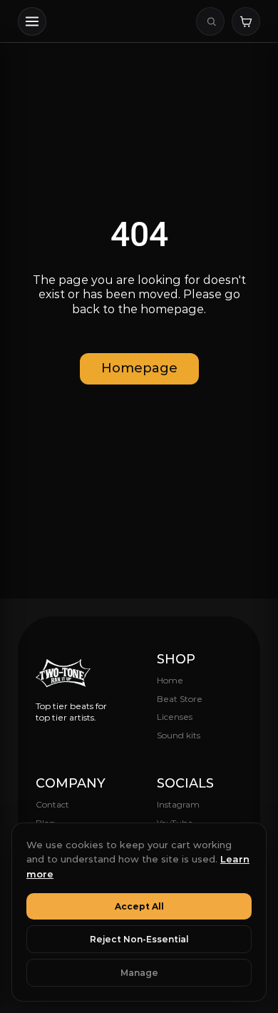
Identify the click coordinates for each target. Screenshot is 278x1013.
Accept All (139, 906)
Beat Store (179, 698)
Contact (52, 804)
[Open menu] (32, 21)
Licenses (174, 716)
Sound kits (178, 735)
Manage (139, 972)
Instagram (178, 804)
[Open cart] (246, 21)
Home (170, 680)
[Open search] (210, 21)
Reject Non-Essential (139, 939)
